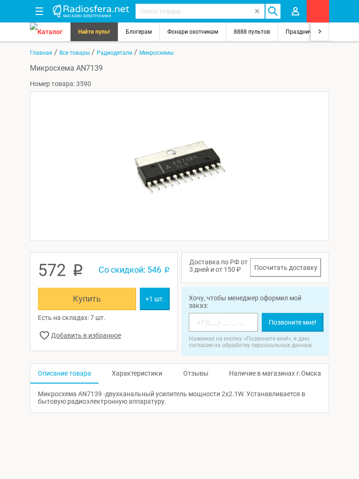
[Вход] (295, 11)
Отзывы (195, 373)
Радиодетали (114, 53)
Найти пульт (94, 32)
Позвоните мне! (292, 322)
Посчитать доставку (285, 267)
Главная (41, 53)
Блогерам (139, 32)
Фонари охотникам (192, 32)
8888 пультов (252, 32)
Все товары (74, 53)
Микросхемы (156, 53)
